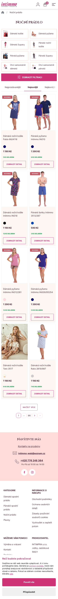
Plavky (7, 520)
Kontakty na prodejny (29, 446)
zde (11, 574)
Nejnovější (33, 87)
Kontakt (7, 549)
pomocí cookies (36, 566)
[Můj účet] (38, 4)
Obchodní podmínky (42, 499)
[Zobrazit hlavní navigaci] (54, 4)
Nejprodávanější (13, 87)
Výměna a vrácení (12, 544)
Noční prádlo (10, 514)
